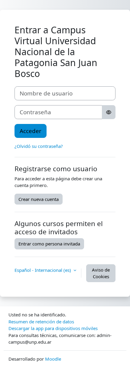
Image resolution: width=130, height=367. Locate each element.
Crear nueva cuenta (38, 199)
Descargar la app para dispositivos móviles (53, 328)
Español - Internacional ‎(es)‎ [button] (43, 270)
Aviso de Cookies (101, 273)
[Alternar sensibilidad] (108, 112)
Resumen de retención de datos (41, 322)
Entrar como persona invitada (49, 244)
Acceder (30, 131)
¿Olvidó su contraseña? (39, 146)
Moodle (53, 359)
